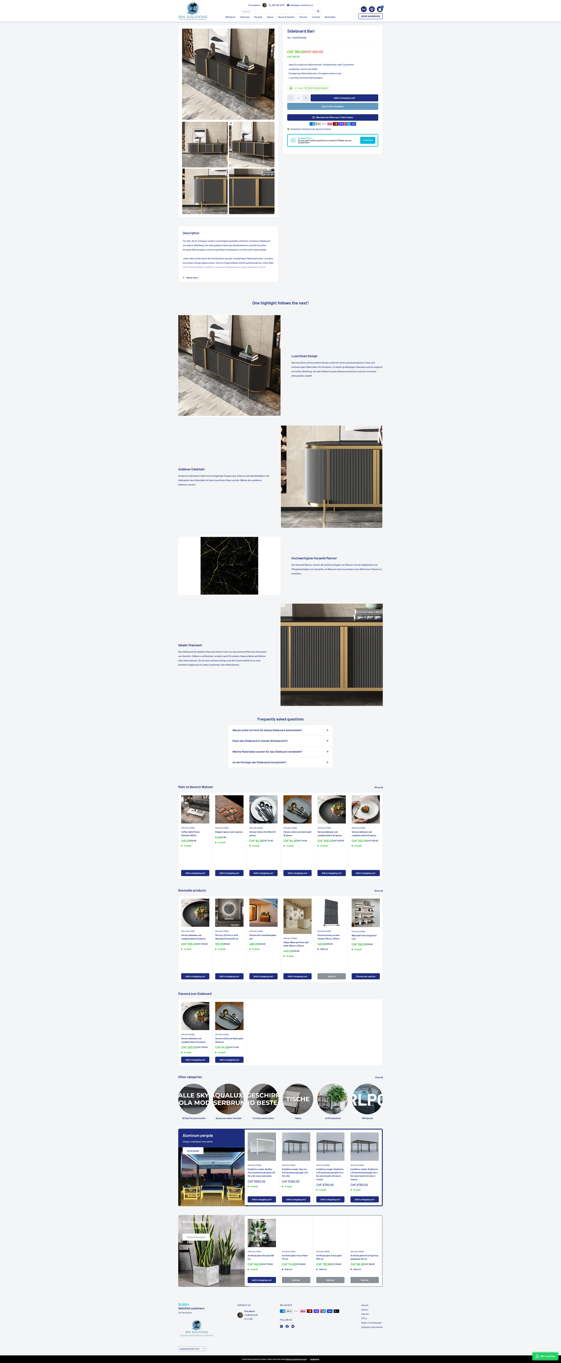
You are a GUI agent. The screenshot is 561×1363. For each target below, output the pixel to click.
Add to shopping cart (344, 97)
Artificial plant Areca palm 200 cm (329, 1257)
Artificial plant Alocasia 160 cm (261, 1257)
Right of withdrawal (371, 1322)
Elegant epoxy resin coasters (229, 832)
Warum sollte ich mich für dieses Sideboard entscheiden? (267, 730)
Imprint (365, 1313)
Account (372, 9)
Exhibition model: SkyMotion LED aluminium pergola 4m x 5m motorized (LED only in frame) (330, 1174)
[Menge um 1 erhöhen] (306, 98)
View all (379, 1077)
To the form (368, 140)
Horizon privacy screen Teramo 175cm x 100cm (328, 937)
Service (303, 16)
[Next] (378, 836)
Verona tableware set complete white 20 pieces (364, 834)
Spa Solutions (188, 828)
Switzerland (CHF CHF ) (190, 1349)
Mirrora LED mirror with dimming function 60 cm (226, 937)
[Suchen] (318, 11)
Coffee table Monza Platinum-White (190, 834)
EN (363, 9)
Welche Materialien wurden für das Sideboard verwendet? (267, 751)
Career (364, 1309)
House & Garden (286, 16)
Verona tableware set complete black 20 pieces (329, 834)
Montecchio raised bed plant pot (262, 937)
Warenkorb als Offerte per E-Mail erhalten (334, 117)
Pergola (258, 16)
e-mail (249, 1319)
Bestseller (330, 16)
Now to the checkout (332, 106)
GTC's (364, 1318)
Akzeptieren (314, 1359)
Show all (378, 787)
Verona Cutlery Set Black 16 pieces (262, 834)
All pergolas (193, 1150)
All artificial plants (196, 1237)
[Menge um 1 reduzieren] (290, 98)
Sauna (270, 16)
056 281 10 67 (278, 5)
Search (364, 1305)
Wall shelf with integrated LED (364, 937)
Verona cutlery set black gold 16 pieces (297, 834)
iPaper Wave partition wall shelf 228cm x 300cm (296, 944)
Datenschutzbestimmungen (296, 1359)
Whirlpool (230, 16)
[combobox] (364, 9)
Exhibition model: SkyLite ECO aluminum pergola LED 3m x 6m (295, 1172)
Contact (316, 16)
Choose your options (365, 976)
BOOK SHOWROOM (370, 16)
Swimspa (244, 16)
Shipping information (372, 1327)
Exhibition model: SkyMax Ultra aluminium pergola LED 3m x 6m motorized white (261, 1172)
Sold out (332, 976)
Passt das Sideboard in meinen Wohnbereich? (260, 740)
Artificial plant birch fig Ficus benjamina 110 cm (364, 1257)
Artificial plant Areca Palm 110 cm (295, 1257)
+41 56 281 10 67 (251, 1315)
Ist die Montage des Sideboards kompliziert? (259, 762)
